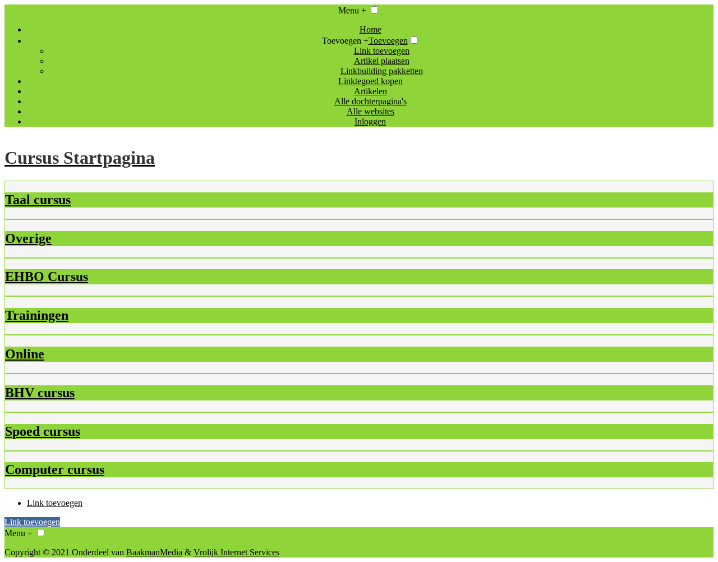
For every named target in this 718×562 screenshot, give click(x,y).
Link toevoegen (381, 51)
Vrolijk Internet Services (236, 552)
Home (370, 29)
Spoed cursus (42, 431)
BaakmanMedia (154, 552)
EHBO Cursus (46, 276)
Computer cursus (54, 469)
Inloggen (370, 121)
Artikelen (370, 91)
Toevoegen (388, 40)
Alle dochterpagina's (370, 101)
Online (24, 354)
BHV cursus (40, 392)
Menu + (352, 10)
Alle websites (370, 111)
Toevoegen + (345, 40)
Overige (28, 238)
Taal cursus (38, 199)
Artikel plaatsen (381, 61)
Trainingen (36, 315)
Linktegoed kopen (370, 81)
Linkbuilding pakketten (381, 71)
